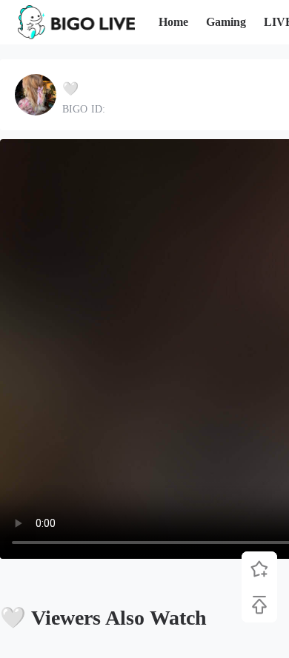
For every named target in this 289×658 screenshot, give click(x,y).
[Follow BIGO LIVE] (259, 569)
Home (173, 22)
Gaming (226, 22)
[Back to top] (259, 604)
